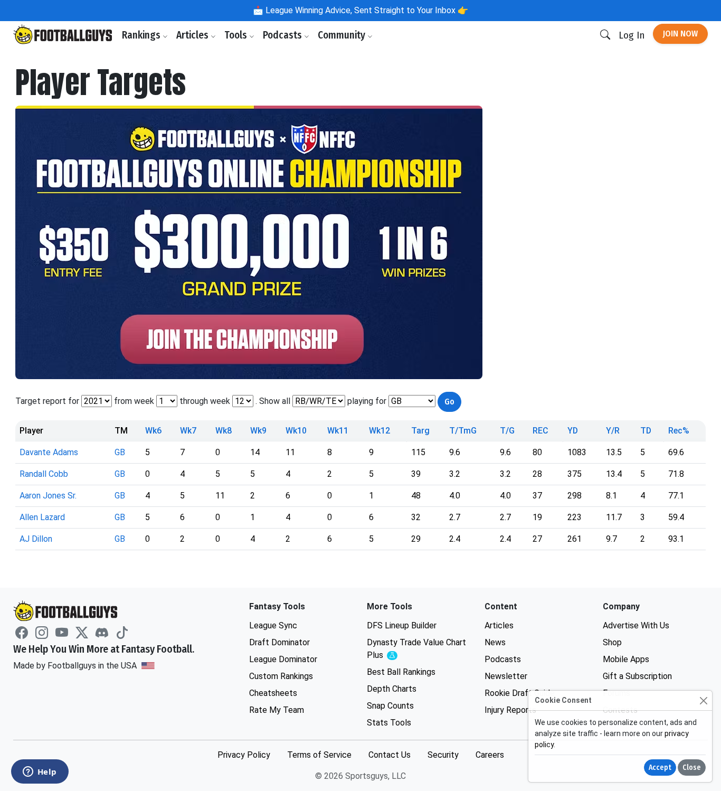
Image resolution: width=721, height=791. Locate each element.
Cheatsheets (273, 693)
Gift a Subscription (637, 676)
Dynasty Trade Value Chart (416, 649)
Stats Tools (389, 723)
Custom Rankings (281, 676)
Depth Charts (391, 689)
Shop (612, 642)
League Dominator (283, 659)
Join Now (680, 34)
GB (120, 452)
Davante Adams (49, 452)
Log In (631, 35)
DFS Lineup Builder (402, 625)
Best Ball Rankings (401, 672)
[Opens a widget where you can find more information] (40, 772)
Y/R (613, 431)
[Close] (703, 700)
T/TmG (463, 431)
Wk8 (223, 431)
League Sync (273, 625)
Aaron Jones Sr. (48, 496)
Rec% (678, 431)
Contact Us (389, 755)
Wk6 (153, 431)
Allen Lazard (42, 517)
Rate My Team (276, 710)
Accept (660, 767)
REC (540, 431)
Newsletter (506, 676)
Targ (420, 431)
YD (572, 431)
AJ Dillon (36, 539)
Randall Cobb (44, 474)
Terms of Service (319, 755)
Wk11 (337, 431)
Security (443, 755)
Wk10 (296, 431)
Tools (236, 35)
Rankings (142, 35)
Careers (490, 755)
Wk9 (258, 431)
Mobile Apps (626, 659)
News (495, 642)
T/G (507, 431)
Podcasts (283, 35)
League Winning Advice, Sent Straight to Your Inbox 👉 (365, 10)
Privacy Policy (243, 755)
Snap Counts (390, 706)
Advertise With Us (636, 625)
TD (645, 431)
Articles (193, 35)
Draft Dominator (279, 642)
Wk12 (379, 431)
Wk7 (188, 431)
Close (691, 767)
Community (342, 35)
